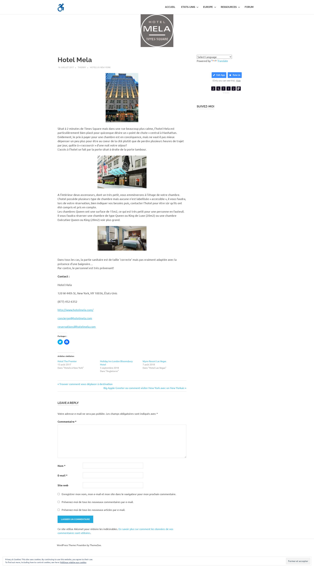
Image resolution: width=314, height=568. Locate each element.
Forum (249, 7)
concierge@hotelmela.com (75, 318)
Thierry (82, 67)
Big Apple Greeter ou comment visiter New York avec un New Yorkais (144, 387)
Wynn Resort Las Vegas (154, 361)
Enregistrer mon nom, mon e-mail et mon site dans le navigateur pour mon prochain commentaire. (119, 494)
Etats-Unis (188, 7)
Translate (222, 60)
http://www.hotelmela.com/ (75, 310)
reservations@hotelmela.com (77, 326)
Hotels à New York (100, 67)
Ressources (229, 7)
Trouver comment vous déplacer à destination (86, 384)
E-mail (62, 475)
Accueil (170, 7)
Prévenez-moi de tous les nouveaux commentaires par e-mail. (97, 501)
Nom (61, 465)
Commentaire (67, 421)
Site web (63, 485)
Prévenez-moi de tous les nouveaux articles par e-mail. (93, 509)
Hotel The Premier (67, 361)
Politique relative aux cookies (73, 562)
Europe (208, 7)
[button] (61, 7)
